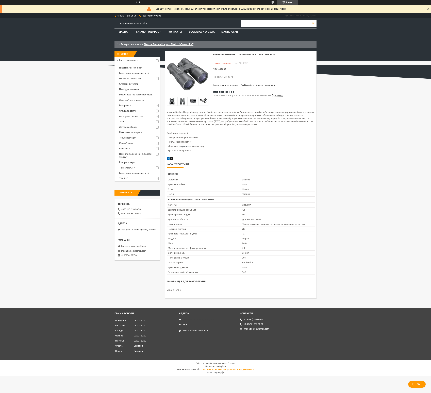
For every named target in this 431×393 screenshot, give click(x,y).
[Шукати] (313, 23)
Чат (419, 384)
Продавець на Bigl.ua (215, 366)
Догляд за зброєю (128, 127)
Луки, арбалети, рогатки (131, 100)
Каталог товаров (147, 31)
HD (183, 124)
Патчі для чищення (129, 89)
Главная (123, 31)
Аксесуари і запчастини (131, 116)
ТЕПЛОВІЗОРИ (127, 167)
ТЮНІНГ (123, 178)
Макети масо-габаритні (130, 132)
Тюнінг (122, 121)
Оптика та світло (127, 111)
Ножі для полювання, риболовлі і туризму (136, 155)
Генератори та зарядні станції (134, 73)
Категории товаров (128, 60)
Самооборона (126, 143)
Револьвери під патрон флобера (135, 94)
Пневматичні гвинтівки (130, 67)
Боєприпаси (125, 105)
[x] (171, 159)
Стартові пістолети (128, 84)
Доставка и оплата (202, 31)
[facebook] (168, 159)
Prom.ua (232, 363)
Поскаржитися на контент (214, 369)
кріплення (186, 146)
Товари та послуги (131, 44)
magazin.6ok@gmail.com (133, 251)
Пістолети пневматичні (130, 78)
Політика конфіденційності (241, 369)
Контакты (175, 31)
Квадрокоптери (127, 162)
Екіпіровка (124, 148)
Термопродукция (127, 137)
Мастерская (229, 31)
